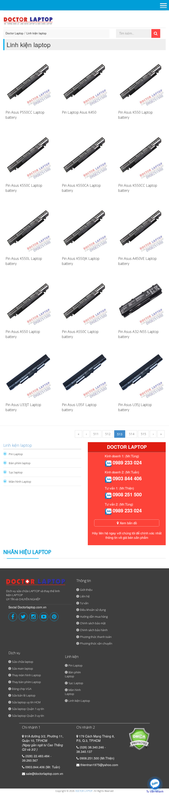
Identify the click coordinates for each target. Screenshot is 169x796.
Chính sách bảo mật (93, 623)
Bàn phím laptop (20, 463)
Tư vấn (84, 603)
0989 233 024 (127, 462)
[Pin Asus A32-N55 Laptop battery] (140, 301)
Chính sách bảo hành (94, 630)
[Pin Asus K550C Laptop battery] (28, 155)
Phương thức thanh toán (96, 637)
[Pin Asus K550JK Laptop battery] (84, 228)
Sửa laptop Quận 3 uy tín (28, 716)
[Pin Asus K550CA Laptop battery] (84, 155)
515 (143, 434)
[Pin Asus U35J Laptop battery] (140, 375)
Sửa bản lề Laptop (23, 695)
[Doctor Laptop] (35, 583)
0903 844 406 (127, 478)
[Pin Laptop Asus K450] (84, 82)
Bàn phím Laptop (73, 674)
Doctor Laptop (14, 33)
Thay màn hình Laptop (26, 675)
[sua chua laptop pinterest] (54, 616)
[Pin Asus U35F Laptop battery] (84, 375)
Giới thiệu (86, 590)
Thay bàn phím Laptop (26, 682)
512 (107, 434)
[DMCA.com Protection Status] (139, 739)
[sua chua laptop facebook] (12, 616)
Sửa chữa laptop (22, 662)
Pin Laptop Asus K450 (79, 112)
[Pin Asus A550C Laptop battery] (84, 301)
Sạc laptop (16, 472)
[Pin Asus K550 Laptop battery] (140, 82)
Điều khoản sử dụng (93, 610)
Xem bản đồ (128, 523)
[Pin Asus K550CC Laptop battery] (140, 155)
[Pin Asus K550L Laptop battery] (28, 228)
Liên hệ (85, 596)
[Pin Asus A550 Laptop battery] (28, 301)
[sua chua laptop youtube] (43, 616)
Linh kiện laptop (36, 33)
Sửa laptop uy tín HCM (26, 702)
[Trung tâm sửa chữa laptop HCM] (28, 20)
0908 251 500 (127, 494)
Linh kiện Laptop (79, 701)
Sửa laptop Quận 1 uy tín (28, 709)
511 (96, 434)
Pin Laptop (16, 454)
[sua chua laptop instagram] (33, 616)
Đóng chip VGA (21, 689)
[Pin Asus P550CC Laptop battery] (28, 82)
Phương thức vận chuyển (96, 643)
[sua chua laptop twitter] (23, 616)
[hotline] (108, 463)
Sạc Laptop (75, 683)
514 (131, 434)
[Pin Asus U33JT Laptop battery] (28, 375)
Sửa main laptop (22, 668)
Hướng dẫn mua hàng (94, 617)
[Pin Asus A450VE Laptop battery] (140, 228)
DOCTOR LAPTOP (83, 790)
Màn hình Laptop (20, 482)
